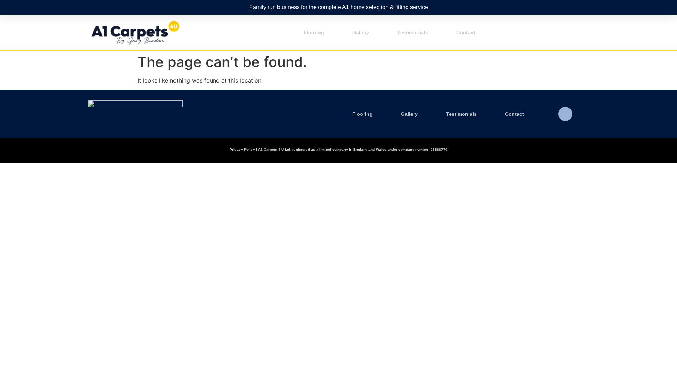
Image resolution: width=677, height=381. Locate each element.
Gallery (360, 32)
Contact (465, 32)
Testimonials (412, 32)
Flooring (314, 32)
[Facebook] (565, 114)
